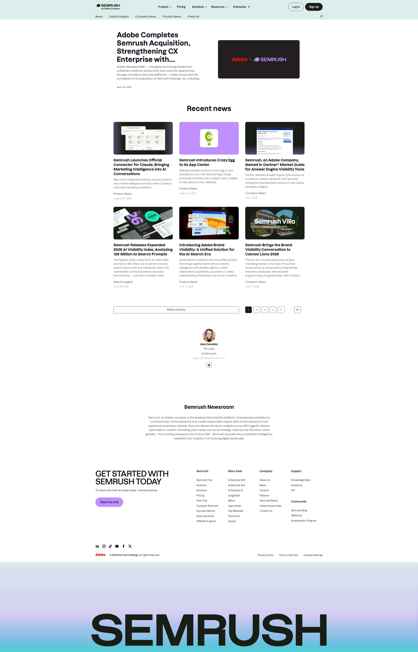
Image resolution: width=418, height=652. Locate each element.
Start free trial (109, 502)
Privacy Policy (265, 555)
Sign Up (314, 6)
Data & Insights (119, 16)
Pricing (181, 6)
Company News (145, 16)
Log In (296, 6)
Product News (172, 16)
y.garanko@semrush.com (209, 357)
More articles (176, 309)
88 (297, 309)
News (99, 16)
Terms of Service (288, 555)
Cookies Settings (313, 555)
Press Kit (193, 16)
